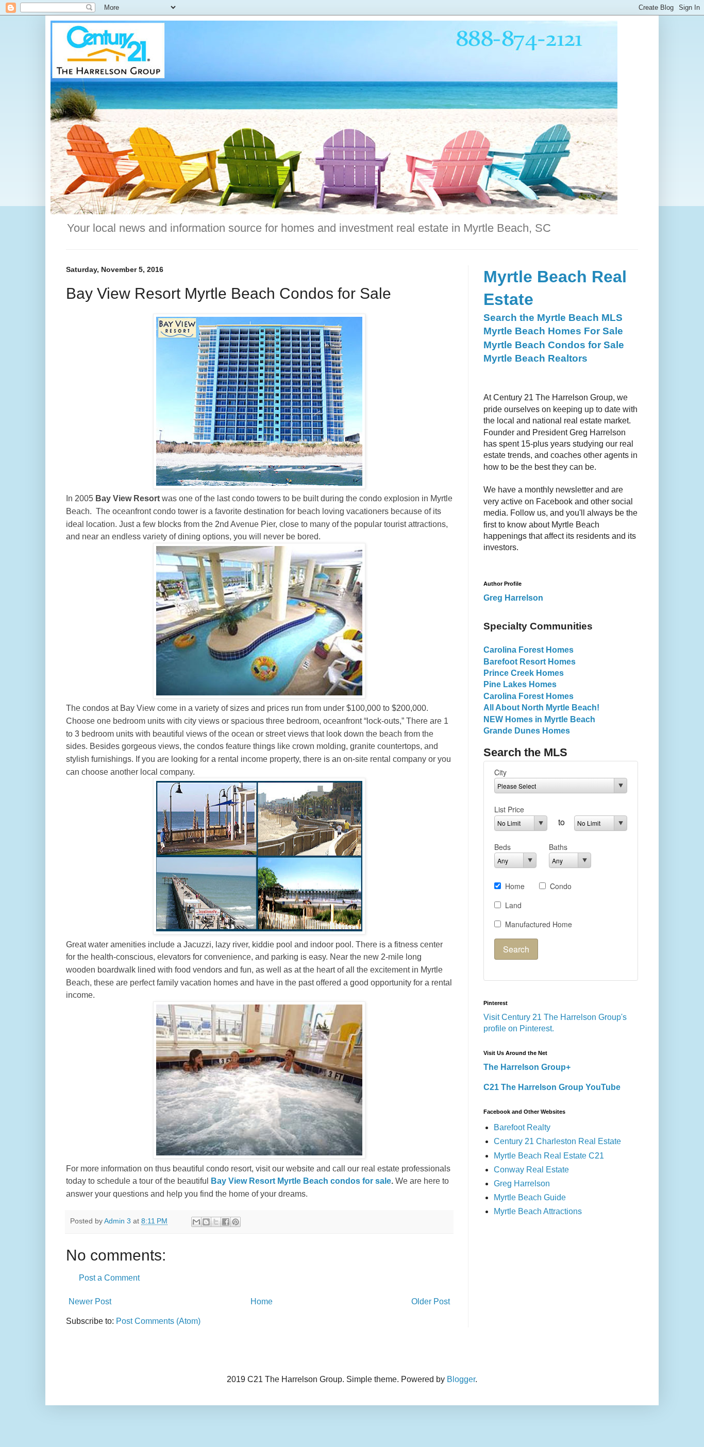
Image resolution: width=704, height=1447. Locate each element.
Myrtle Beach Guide (530, 1197)
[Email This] (196, 1222)
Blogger (461, 1379)
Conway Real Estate (531, 1169)
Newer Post (90, 1301)
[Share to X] (216, 1222)
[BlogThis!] (206, 1222)
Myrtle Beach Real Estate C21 (549, 1155)
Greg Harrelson (522, 1183)
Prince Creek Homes (523, 673)
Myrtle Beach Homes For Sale (553, 331)
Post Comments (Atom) (158, 1321)
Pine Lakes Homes (520, 684)
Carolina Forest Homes (528, 649)
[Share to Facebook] (226, 1222)
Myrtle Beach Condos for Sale (553, 344)
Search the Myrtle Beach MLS (553, 317)
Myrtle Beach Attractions (538, 1211)
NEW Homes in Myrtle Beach (539, 719)
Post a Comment (109, 1277)
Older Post (430, 1301)
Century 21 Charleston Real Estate (557, 1141)
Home (261, 1301)
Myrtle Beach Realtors (535, 358)
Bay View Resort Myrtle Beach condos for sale (301, 1181)
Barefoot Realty (522, 1127)
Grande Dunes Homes (526, 730)
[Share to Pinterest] (235, 1222)
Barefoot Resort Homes (529, 661)
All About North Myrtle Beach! (541, 707)
